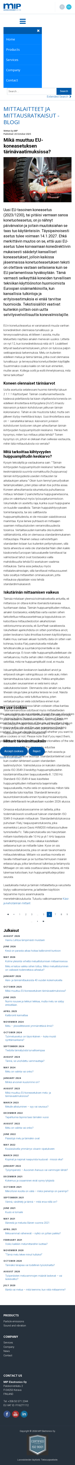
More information (10, 757)
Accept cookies (13, 751)
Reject (36, 751)
